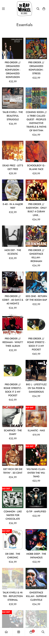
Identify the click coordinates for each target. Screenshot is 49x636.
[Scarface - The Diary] (12, 416)
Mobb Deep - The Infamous (36, 555)
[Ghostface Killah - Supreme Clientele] (36, 578)
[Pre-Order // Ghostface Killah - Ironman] (36, 236)
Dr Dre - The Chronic (12, 555)
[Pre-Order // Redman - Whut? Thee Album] (12, 324)
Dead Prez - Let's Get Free (12, 167)
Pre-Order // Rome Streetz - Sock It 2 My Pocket (36, 344)
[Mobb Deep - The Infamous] (36, 539)
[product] (6, 632)
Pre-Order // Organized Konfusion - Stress (36, 68)
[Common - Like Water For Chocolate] (12, 497)
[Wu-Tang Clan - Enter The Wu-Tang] (36, 455)
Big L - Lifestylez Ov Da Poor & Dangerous (36, 388)
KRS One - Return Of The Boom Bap (36, 298)
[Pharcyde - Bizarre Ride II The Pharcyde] (36, 621)
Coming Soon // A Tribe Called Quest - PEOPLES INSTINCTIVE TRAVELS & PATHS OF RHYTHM (36, 121)
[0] (44, 9)
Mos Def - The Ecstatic (12, 252)
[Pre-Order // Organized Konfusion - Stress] (36, 48)
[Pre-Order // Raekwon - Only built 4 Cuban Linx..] (36, 190)
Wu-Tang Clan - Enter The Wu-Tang (36, 472)
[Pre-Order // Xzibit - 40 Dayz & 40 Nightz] (12, 282)
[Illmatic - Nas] (36, 416)
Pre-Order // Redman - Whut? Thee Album (12, 342)
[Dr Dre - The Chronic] (12, 539)
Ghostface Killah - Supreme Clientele (36, 596)
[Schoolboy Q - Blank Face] (36, 151)
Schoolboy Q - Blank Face (36, 167)
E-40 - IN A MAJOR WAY (13, 206)
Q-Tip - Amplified (36, 511)
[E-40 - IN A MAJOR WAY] (12, 190)
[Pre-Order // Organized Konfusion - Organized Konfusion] (12, 48)
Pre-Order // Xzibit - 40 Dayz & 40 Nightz (12, 299)
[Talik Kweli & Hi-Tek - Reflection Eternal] (12, 578)
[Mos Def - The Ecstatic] (12, 236)
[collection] (18, 632)
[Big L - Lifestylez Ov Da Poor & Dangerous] (36, 370)
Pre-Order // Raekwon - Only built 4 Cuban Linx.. (36, 209)
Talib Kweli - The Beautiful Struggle (13, 115)
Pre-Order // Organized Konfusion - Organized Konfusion (13, 70)
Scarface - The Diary (13, 432)
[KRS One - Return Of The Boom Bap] (36, 282)
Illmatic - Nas (36, 430)
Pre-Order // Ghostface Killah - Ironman (36, 255)
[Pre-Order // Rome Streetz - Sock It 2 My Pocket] (36, 324)
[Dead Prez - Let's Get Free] (12, 151)
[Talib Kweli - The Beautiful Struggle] (12, 98)
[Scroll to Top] (44, 621)
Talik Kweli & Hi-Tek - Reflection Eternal (13, 596)
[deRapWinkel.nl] (24, 8)
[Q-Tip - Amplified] (36, 497)
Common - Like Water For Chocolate (13, 515)
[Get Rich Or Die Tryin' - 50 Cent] (12, 455)
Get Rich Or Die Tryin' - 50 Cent (12, 471)
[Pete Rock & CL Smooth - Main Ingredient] (12, 621)
